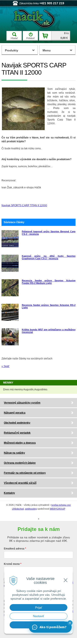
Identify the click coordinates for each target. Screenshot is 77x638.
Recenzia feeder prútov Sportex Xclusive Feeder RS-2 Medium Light (49, 281)
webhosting (31, 508)
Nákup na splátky (14, 452)
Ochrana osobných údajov (20, 462)
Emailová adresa (14, 548)
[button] (70, 622)
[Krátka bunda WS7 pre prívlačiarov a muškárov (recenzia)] (10, 344)
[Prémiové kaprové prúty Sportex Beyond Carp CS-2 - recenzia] (10, 246)
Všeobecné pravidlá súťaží (20, 482)
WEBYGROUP (57, 508)
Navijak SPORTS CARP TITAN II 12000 (24, 205)
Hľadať (14, 38)
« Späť (5, 366)
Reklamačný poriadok (17, 432)
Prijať (38, 607)
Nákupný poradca (14, 412)
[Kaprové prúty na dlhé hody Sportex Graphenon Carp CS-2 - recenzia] (10, 270)
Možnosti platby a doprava (20, 442)
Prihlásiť (30, 38)
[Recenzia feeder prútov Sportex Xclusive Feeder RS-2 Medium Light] (10, 295)
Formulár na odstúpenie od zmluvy (25, 472)
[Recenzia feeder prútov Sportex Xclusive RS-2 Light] (10, 319)
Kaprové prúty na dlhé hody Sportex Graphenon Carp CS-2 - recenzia (49, 257)
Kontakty (9, 492)
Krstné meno (12, 563)
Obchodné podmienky (17, 422)
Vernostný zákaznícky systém (22, 402)
